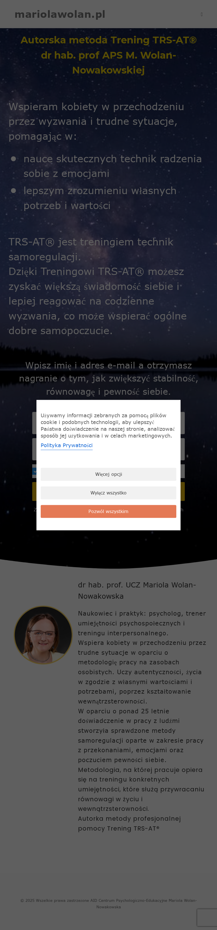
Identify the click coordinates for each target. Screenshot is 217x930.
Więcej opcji (108, 474)
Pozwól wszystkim (108, 511)
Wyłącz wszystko (108, 493)
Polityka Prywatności (67, 445)
